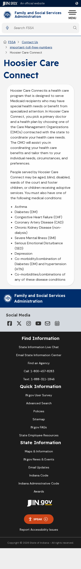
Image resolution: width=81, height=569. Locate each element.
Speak (37, 519)
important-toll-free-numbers (31, 47)
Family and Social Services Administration (38, 15)
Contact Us (30, 42)
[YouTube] (38, 323)
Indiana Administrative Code (39, 483)
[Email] (47, 323)
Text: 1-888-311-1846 (38, 379)
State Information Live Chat (39, 347)
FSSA (12, 42)
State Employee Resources (39, 435)
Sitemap (39, 419)
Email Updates (39, 467)
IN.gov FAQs (39, 427)
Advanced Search (39, 403)
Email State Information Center (38, 355)
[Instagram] (28, 323)
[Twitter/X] (19, 323)
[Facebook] (9, 323)
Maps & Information (39, 451)
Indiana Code (38, 475)
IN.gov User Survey (38, 395)
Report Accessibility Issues (39, 530)
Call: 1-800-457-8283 (39, 371)
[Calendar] (57, 323)
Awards (39, 491)
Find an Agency (39, 363)
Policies (38, 411)
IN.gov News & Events (39, 459)
